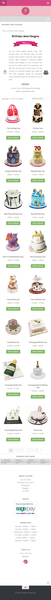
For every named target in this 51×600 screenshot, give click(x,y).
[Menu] (48, 3)
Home (4, 31)
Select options (13, 138)
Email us (25, 556)
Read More (25, 84)
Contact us (15, 88)
